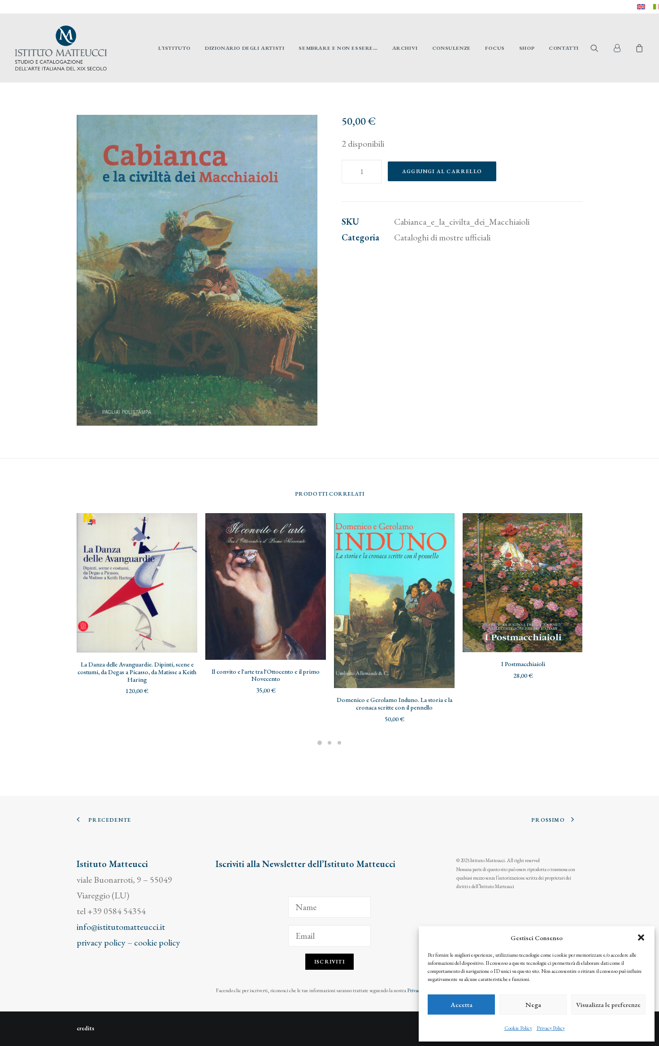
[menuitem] (641, 6)
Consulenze (451, 48)
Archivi (405, 48)
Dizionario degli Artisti (244, 48)
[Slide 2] (329, 743)
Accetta (462, 1004)
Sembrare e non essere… (338, 48)
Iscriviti (329, 961)
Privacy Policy (551, 1028)
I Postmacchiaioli (523, 664)
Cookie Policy (518, 1028)
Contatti (564, 48)
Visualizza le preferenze (608, 1004)
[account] (621, 48)
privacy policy (101, 942)
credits (85, 1028)
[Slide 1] (320, 743)
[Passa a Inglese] (641, 6)
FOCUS (495, 48)
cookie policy (157, 942)
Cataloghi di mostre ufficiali (442, 237)
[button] (641, 937)
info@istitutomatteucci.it (121, 927)
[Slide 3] (339, 743)
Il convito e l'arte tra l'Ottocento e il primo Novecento (266, 675)
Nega (533, 1004)
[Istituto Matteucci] (61, 48)
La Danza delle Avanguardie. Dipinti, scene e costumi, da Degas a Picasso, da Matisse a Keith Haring (137, 672)
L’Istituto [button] (174, 48)
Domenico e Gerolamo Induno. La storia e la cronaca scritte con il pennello (394, 703)
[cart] (638, 48)
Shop (526, 48)
